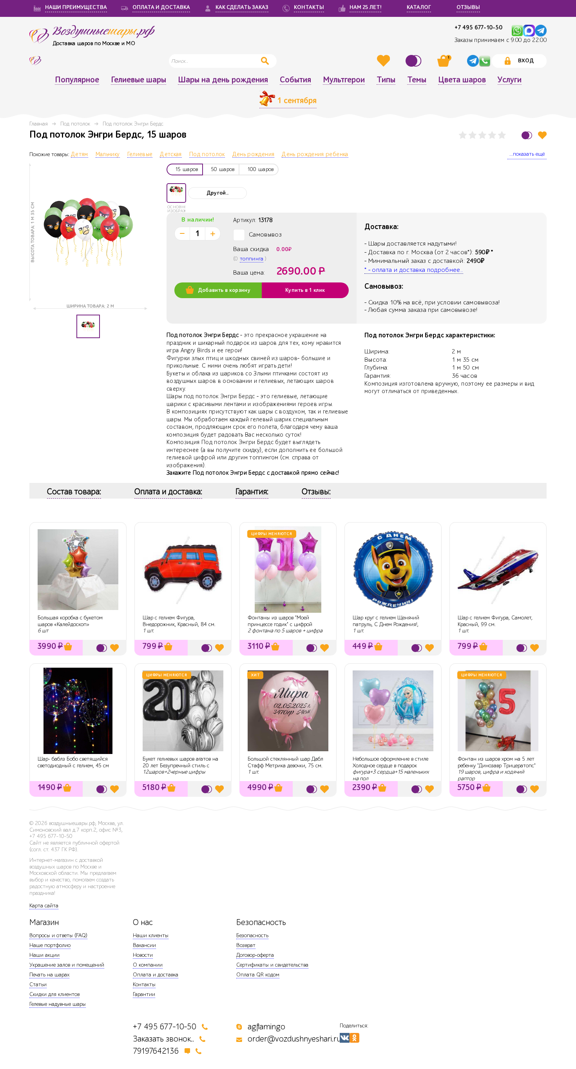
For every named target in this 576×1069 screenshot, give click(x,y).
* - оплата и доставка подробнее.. (413, 269)
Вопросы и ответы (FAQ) (58, 935)
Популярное (77, 80)
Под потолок (75, 123)
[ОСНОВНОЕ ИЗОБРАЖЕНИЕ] (176, 193)
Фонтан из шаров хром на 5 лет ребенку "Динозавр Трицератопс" (497, 762)
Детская (170, 154)
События (295, 80)
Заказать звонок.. (163, 1039)
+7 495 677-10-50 (478, 27)
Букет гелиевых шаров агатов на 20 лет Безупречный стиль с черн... (180, 766)
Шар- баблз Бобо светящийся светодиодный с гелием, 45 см (73, 762)
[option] (88, 232)
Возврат (245, 945)
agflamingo (266, 1027)
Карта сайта (43, 905)
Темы (416, 80)
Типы (386, 80)
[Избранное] (384, 61)
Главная (38, 123)
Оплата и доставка (155, 974)
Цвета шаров (462, 80)
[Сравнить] (415, 61)
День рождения (253, 154)
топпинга (251, 258)
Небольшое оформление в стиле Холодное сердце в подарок (390, 762)
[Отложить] (542, 135)
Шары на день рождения (223, 80)
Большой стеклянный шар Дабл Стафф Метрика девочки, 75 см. (285, 762)
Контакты (144, 984)
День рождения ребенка (315, 154)
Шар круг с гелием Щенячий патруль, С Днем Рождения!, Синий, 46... (386, 624)
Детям (79, 154)
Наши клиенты (150, 935)
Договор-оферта (255, 955)
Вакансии (144, 945)
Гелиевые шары (138, 80)
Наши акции (44, 955)
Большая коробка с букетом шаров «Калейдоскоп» (70, 621)
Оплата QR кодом (257, 974)
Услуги (510, 80)
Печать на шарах (49, 974)
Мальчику (108, 154)
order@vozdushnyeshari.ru (294, 1039)
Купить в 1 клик (305, 290)
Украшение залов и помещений (66, 965)
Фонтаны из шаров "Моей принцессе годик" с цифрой (280, 621)
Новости (143, 955)
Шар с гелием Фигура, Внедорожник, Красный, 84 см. (179, 621)
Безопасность (252, 935)
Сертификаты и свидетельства (272, 965)
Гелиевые (140, 154)
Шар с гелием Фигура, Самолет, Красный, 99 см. (495, 621)
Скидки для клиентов (54, 994)
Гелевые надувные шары (57, 1004)
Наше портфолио (50, 945)
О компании (148, 965)
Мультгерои (344, 80)
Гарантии (144, 994)
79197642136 (156, 1051)
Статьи (38, 984)
